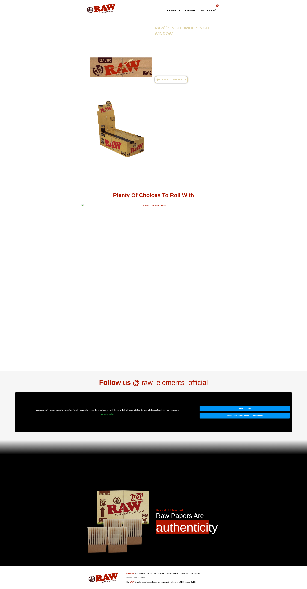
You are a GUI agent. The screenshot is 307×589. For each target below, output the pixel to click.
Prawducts (173, 10)
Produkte (90, 27)
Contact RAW (208, 10)
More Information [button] (107, 414)
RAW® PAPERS (106, 27)
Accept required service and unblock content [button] (245, 416)
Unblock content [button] (244, 408)
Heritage (190, 10)
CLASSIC (121, 27)
